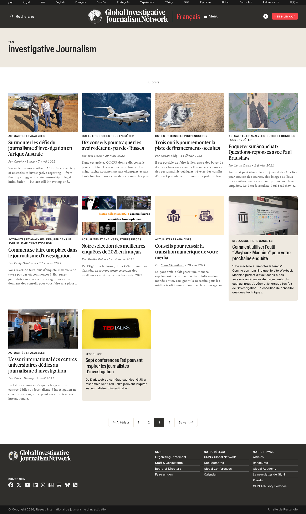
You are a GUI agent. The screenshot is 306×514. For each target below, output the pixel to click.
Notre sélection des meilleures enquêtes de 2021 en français (114, 249)
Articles (258, 457)
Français (80, 2)
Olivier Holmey (24, 378)
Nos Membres (214, 462)
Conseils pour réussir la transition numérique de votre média (186, 251)
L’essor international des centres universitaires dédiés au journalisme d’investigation (42, 365)
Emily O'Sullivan (25, 263)
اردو (10, 2)
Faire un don (285, 16)
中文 (293, 2)
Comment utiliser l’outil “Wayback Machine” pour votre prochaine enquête (261, 253)
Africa (225, 2)
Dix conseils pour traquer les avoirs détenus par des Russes (113, 145)
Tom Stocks (94, 156)
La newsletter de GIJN (269, 474)
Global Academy (264, 468)
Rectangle (290, 509)
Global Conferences (218, 468)
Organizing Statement (170, 457)
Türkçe (169, 2)
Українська (147, 2)
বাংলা (43, 2)
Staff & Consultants (169, 462)
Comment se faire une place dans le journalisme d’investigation (42, 253)
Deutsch (245, 2)
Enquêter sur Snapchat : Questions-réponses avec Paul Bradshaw (260, 152)
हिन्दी (186, 2)
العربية (26, 2)
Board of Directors (168, 468)
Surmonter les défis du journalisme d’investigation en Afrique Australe (40, 148)
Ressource (260, 462)
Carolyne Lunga (24, 161)
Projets (258, 480)
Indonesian (270, 2)
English (60, 2)
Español (101, 2)
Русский (205, 2)
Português (123, 2)
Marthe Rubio (96, 259)
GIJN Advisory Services (270, 486)
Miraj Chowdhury (172, 265)
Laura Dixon (242, 165)
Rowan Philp (169, 156)
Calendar (210, 474)
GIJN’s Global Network (220, 457)
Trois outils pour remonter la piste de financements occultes (187, 145)
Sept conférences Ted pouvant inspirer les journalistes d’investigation (114, 366)
